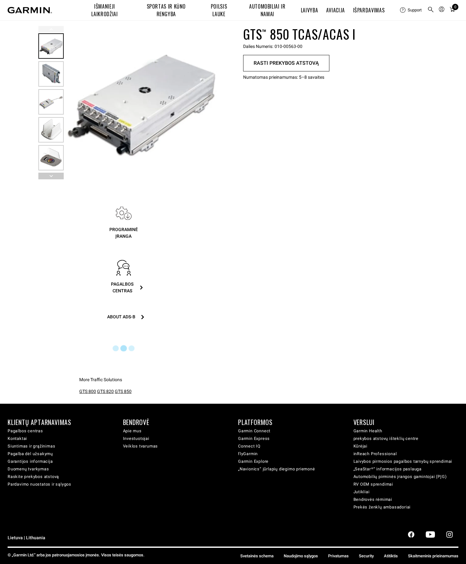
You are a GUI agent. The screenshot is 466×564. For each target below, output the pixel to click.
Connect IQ (249, 446)
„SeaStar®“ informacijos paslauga (387, 469)
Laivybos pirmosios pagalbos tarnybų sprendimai (402, 461)
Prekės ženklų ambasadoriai (382, 507)
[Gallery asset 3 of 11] (51, 102)
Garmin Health (367, 430)
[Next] (209, 102)
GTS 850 (123, 391)
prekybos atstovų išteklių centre (386, 438)
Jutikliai (361, 491)
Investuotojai (136, 438)
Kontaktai (17, 438)
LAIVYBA (309, 10)
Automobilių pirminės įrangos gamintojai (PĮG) (400, 476)
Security (366, 556)
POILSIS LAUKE (219, 10)
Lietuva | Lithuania (26, 538)
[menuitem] (411, 10)
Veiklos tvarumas (140, 446)
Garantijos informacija (30, 461)
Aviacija (335, 10)
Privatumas (338, 556)
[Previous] (51, 29)
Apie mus (132, 430)
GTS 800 (87, 391)
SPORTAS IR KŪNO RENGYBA (166, 10)
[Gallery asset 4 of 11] (51, 130)
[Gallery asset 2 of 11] (51, 74)
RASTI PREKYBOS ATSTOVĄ (286, 63)
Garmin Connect (254, 430)
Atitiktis (391, 556)
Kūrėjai (360, 446)
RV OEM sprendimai (373, 484)
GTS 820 (105, 391)
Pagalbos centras (25, 430)
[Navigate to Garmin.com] (30, 10)
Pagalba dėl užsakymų (30, 453)
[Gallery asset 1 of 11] (141, 102)
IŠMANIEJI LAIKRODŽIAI (104, 10)
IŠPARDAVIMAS (369, 10)
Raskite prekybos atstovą (33, 476)
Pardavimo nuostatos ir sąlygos (39, 484)
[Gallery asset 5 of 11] (51, 157)
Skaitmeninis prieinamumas (433, 556)
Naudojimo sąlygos (301, 556)
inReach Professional (375, 453)
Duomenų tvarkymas (28, 469)
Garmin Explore (253, 461)
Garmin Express (254, 438)
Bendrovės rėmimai (372, 499)
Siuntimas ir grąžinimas (31, 446)
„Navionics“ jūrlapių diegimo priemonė (276, 469)
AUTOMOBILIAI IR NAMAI (267, 10)
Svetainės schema (257, 556)
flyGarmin (248, 453)
